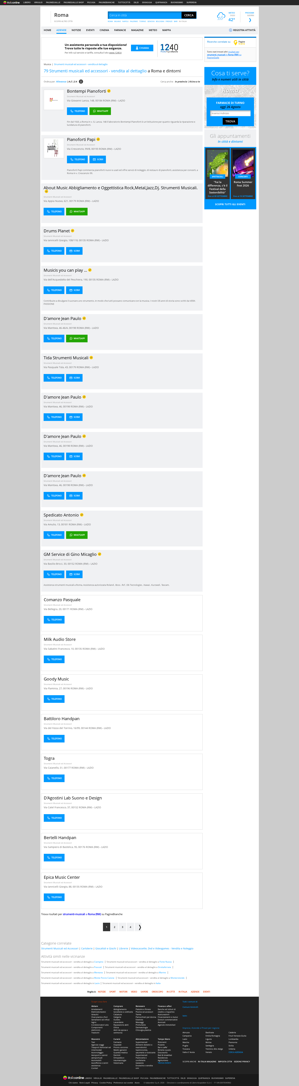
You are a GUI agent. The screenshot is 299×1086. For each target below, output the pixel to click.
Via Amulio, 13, (52, 524)
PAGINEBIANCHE (107, 2)
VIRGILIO (38, 2)
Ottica (116, 1027)
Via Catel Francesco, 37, (57, 807)
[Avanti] (138, 927)
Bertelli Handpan (60, 837)
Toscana (186, 1049)
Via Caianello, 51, (54, 767)
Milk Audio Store (60, 639)
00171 (66, 609)
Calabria (232, 1032)
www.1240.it (115, 52)
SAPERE (144, 991)
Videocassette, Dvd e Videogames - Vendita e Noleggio (162, 948)
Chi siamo (73, 1083)
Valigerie (117, 1017)
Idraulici (94, 1014)
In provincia (181, 81)
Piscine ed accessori (144, 1012)
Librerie (123, 948)
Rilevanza (61, 81)
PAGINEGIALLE (53, 2)
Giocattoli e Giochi (105, 948)
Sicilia (231, 1045)
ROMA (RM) (110, 100)
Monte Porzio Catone (104, 977)
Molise (208, 1042)
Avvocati (161, 1022)
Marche (186, 1042)
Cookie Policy (105, 1083)
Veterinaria (118, 1063)
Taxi (93, 1042)
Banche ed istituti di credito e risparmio (167, 1010)
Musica (47, 64)
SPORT (112, 991)
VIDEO (134, 991)
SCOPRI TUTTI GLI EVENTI (230, 204)
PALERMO (134, 21)
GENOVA (151, 21)
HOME (47, 30)
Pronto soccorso (121, 1047)
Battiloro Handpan (62, 718)
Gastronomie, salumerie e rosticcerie (145, 1051)
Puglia (185, 1045)
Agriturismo (163, 1060)
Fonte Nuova (166, 961)
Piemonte (233, 1042)
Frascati (98, 967)
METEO (153, 30)
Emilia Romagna (213, 1035)
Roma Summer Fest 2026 (243, 183)
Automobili (96, 1060)
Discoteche (162, 1052)
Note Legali (84, 1083)
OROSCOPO (157, 991)
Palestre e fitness (143, 1009)
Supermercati (141, 1042)
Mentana (98, 972)
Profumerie (141, 1024)
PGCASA (91, 2)
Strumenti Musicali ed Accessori (81, 96)
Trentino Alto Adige (214, 1049)
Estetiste (139, 1019)
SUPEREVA (192, 2)
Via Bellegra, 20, (53, 609)
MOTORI (123, 991)
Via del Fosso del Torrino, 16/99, (62, 728)
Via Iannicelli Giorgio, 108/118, (61, 240)
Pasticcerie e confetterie (141, 1059)
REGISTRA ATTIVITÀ (244, 30)
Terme (138, 1014)
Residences (163, 1057)
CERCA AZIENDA (236, 1052)
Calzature (118, 1014)
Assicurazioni (163, 1014)
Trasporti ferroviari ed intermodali (101, 1048)
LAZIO (121, 100)
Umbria (232, 1049)
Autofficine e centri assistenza (99, 1064)
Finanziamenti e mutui (168, 1017)
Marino (162, 972)
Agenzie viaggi (97, 1044)
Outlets (117, 1019)
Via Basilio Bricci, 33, (56, 563)
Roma (61, 14)
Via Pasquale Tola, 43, (56, 367)
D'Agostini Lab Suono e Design (73, 798)
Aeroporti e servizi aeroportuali (99, 1056)
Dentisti (117, 1055)
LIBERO (27, 2)
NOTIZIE (76, 30)
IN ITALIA (183, 21)
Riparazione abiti (121, 1024)
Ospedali (117, 1044)
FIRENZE (169, 21)
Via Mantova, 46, (53, 406)
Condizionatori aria (99, 1024)
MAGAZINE (137, 30)
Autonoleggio (97, 1052)
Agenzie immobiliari (166, 1024)
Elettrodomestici (98, 1012)
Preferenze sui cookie (123, 1083)
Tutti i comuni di (190, 1001)
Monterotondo (177, 977)
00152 (71, 563)
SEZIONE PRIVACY (242, 1061)
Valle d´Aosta (189, 1052)
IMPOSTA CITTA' (225, 1061)
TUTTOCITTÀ (124, 2)
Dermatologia (142, 1027)
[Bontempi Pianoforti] (54, 99)
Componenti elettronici (97, 1028)
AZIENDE (61, 30)
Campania (187, 1035)
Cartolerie (87, 948)
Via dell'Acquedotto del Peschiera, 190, (66, 279)
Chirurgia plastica (143, 1030)
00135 (82, 240)
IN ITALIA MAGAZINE (207, 1061)
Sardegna (210, 1045)
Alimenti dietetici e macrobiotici (144, 1046)
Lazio (97, 983)
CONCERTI (243, 176)
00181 (64, 524)
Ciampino (98, 961)
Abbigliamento (120, 1009)
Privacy (94, 1083)
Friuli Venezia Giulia (237, 1035)
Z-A (75, 81)
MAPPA (166, 30)
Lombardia (233, 1039)
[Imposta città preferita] (45, 15)
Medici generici (120, 1050)
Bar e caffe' (162, 1047)
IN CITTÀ (171, 991)
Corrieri (94, 1068)
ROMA (110, 21)
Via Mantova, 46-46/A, (56, 328)
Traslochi (95, 1032)
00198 (72, 328)
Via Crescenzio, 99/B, (79, 148)
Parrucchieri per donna (146, 1017)
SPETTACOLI (217, 176)
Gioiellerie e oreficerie (123, 1012)
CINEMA (104, 30)
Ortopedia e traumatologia (120, 1059)
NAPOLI (125, 21)
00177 (67, 767)
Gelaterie (140, 1063)
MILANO (117, 21)
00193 (94, 148)
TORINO (142, 21)
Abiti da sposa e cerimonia (121, 1031)
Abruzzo (186, 1032)
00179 (72, 201)
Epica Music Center (62, 877)
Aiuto (137, 1083)
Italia (158, 983)
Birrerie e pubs (164, 1050)
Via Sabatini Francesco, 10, (59, 648)
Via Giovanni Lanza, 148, (81, 100)
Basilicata (210, 1032)
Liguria (209, 1039)
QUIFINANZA (161, 2)
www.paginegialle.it (242, 42)
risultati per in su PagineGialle (224, 54)
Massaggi (140, 1022)
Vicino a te (194, 81)
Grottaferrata (164, 967)
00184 (98, 100)
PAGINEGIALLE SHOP (74, 2)
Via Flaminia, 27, (53, 688)
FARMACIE (120, 30)
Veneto (209, 1052)
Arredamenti (96, 1009)
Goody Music (56, 679)
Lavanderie (118, 1022)
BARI (176, 21)
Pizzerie (161, 1044)
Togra (49, 758)
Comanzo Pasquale (62, 599)
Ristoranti (162, 1042)
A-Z (70, 81)
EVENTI (90, 30)
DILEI (136, 2)
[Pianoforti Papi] (54, 147)
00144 (84, 728)
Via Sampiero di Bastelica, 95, (61, 847)
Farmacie (117, 1042)
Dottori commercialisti (168, 1019)
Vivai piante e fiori (99, 1017)
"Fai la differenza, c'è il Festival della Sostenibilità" (217, 187)
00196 (66, 688)
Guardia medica (121, 1052)
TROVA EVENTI (164, 1063)
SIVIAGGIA (147, 2)
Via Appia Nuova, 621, (56, 201)
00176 (81, 847)
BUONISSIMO (177, 2)
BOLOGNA (160, 21)
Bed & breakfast (165, 1055)
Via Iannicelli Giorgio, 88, (58, 886)
